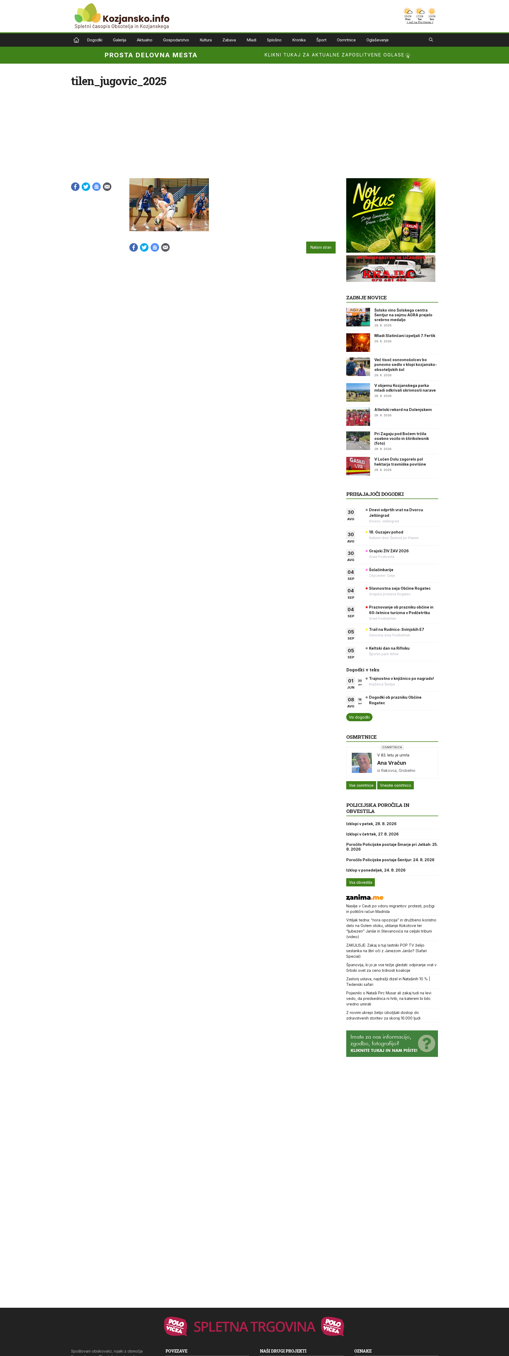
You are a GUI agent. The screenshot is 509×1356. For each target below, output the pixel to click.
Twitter (86, 186)
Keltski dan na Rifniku (389, 648)
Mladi (251, 39)
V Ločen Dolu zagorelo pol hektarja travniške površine (400, 461)
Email (107, 186)
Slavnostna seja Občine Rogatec (400, 588)
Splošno (274, 39)
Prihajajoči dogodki (375, 494)
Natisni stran (320, 247)
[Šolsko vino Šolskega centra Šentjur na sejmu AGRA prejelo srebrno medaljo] (358, 317)
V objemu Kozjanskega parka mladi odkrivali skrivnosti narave (405, 387)
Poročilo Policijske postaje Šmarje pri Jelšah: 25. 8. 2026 (392, 846)
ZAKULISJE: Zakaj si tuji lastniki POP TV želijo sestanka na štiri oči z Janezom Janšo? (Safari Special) (386, 951)
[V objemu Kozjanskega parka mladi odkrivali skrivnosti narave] (358, 392)
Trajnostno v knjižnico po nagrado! (401, 678)
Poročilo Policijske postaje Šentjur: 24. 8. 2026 (390, 860)
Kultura (206, 39)
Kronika (299, 39)
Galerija (119, 39)
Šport (321, 39)
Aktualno (144, 39)
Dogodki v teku (362, 669)
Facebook (75, 186)
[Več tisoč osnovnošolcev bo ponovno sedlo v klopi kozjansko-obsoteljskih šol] (358, 366)
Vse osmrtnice (361, 785)
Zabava (229, 39)
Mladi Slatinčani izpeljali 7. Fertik (404, 335)
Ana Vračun (391, 763)
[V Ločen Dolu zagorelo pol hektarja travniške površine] (358, 466)
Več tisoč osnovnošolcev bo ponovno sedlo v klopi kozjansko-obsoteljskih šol (405, 364)
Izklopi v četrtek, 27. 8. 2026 (372, 834)
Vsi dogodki (359, 717)
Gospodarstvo (176, 39)
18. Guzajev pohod (386, 532)
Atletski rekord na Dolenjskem (403, 409)
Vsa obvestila (360, 882)
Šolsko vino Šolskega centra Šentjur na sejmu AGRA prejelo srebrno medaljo (403, 315)
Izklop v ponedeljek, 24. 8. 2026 (376, 870)
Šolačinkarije (381, 569)
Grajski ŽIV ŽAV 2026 (389, 551)
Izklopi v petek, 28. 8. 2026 (371, 823)
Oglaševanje (377, 39)
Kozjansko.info (76, 40)
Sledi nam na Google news (96, 186)
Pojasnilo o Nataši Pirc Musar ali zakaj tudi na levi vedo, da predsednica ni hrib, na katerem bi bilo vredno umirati (388, 998)
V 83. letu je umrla (393, 755)
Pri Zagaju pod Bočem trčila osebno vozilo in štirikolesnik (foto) (401, 438)
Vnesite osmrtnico (395, 785)
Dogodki (94, 39)
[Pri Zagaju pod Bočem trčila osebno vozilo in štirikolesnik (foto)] (358, 440)
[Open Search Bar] (431, 40)
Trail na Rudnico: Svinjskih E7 (396, 629)
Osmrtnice (346, 39)
